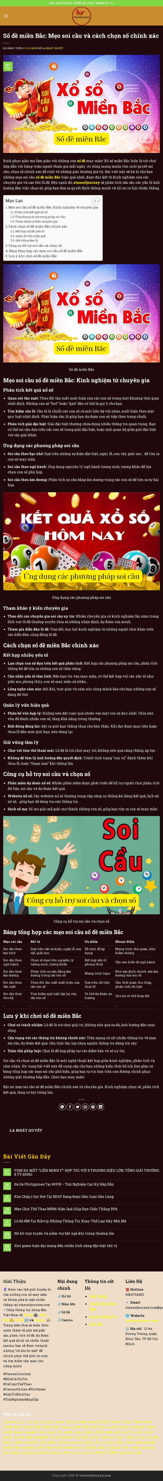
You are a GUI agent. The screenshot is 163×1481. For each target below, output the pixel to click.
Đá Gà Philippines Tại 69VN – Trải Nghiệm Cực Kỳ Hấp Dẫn (64, 1184)
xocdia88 (137, 1427)
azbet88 (67, 1437)
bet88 (7, 1447)
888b (85, 1427)
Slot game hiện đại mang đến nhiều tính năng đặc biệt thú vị (65, 1246)
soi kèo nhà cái (40, 1422)
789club (100, 1452)
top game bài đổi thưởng (41, 1452)
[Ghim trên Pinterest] (93, 1106)
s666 (94, 1427)
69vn (103, 1427)
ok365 (88, 1432)
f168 (125, 1447)
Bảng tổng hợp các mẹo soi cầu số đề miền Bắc (46, 251)
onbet (77, 1432)
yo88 (68, 1432)
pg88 (76, 1427)
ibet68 (115, 1422)
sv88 (129, 1437)
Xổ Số (64, 1296)
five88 (82, 1422)
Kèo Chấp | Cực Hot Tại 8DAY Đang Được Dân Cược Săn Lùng (64, 1196)
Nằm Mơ (66, 1304)
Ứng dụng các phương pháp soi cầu (40, 217)
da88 (117, 1432)
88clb (88, 1442)
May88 (150, 1442)
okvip (66, 1427)
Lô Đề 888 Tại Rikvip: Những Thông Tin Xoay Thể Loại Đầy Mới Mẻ (70, 1221)
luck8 (138, 1442)
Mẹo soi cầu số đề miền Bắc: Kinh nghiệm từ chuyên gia (53, 207)
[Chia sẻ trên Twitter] (77, 1106)
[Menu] (5, 16)
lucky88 (89, 1447)
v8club (62, 1442)
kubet (18, 1432)
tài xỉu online (82, 1452)
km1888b (41, 1437)
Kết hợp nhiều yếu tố (29, 231)
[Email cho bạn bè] (85, 1106)
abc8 (17, 1427)
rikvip (59, 1422)
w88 (66, 1452)
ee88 (137, 1452)
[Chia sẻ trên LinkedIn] (100, 1106)
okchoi (95, 1437)
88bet (120, 1442)
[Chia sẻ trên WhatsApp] (62, 1106)
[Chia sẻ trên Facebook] (69, 1106)
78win (27, 1427)
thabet (50, 1432)
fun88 (148, 1432)
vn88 (138, 1432)
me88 (7, 1437)
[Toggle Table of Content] (93, 201)
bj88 (29, 1437)
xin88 (112, 1427)
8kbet (7, 1442)
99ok (148, 1422)
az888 (18, 1442)
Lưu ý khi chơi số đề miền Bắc (32, 256)
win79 (124, 1427)
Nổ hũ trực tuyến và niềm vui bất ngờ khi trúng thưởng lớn (64, 1233)
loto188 (19, 1437)
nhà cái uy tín (14, 1422)
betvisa (108, 1437)
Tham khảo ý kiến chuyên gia (36, 221)
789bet (138, 1422)
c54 (60, 1432)
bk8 (37, 1427)
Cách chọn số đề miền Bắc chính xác (37, 226)
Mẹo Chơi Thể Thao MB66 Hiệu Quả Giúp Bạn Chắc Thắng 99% (65, 1209)
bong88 (30, 1432)
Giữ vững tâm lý (27, 240)
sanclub (126, 1452)
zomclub (31, 1442)
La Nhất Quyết (52, 48)
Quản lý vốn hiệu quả (31, 236)
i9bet (43, 1442)
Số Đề (19, 1320)
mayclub (76, 1442)
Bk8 (49, 1447)
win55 (58, 1447)
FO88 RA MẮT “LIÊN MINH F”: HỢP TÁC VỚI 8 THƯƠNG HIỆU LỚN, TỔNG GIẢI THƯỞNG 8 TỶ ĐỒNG (86, 1172)
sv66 (78, 1447)
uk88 (101, 1447)
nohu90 (94, 1422)
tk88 (105, 1422)
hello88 (152, 1437)
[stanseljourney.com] (81, 16)
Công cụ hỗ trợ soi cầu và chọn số (35, 245)
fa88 (108, 1432)
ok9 (97, 1442)
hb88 (56, 1427)
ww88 (46, 1427)
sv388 (7, 1427)
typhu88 (81, 1437)
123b (40, 1432)
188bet (151, 1427)
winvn (139, 1437)
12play (126, 1422)
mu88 (39, 1447)
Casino (40, 1320)
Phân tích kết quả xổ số (31, 212)
